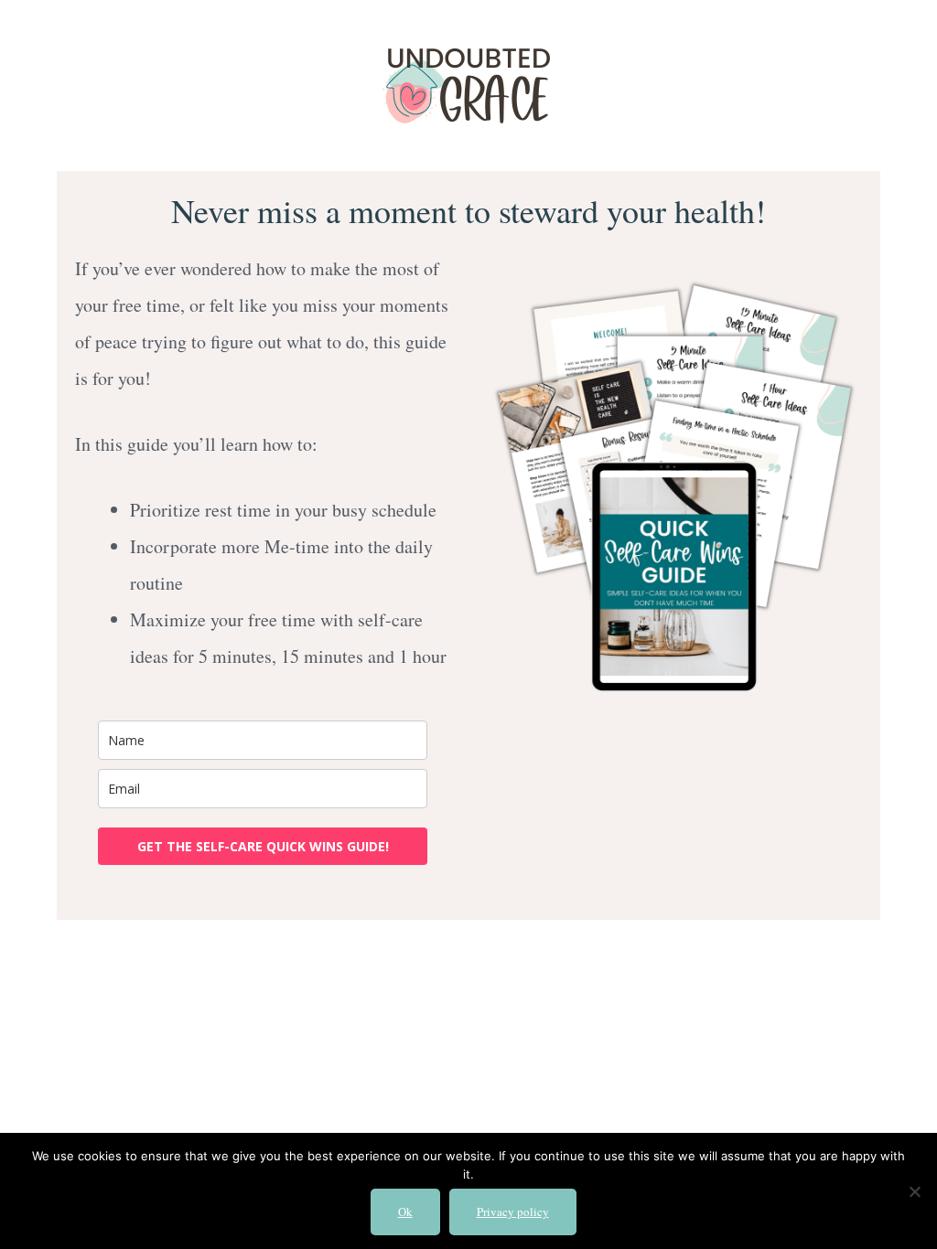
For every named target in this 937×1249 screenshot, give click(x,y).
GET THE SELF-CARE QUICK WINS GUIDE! (263, 846)
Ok (405, 1211)
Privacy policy (513, 1211)
